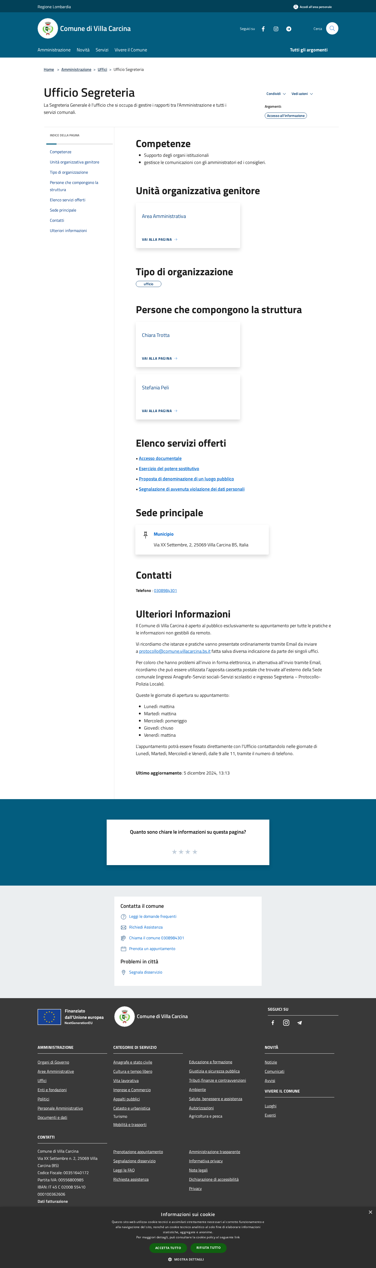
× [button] (370, 1212)
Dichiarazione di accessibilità (214, 1179)
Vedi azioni (300, 93)
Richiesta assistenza (131, 1179)
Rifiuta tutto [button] (208, 1247)
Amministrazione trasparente (214, 1152)
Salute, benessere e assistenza (215, 1099)
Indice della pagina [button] (64, 135)
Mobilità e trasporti (130, 1124)
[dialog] (188, 1237)
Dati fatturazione (53, 1201)
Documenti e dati (52, 1117)
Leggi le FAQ (124, 1170)
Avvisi (270, 1080)
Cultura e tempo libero (132, 1071)
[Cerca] (332, 28)
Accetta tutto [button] (168, 1248)
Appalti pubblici (126, 1099)
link (237, 1237)
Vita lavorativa (126, 1080)
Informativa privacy (206, 1161)
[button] (188, 1259)
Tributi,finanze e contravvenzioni (217, 1080)
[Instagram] (274, 28)
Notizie (271, 1062)
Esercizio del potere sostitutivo (169, 468)
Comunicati (274, 1071)
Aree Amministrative (56, 1071)
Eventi (270, 1115)
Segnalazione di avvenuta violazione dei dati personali (192, 489)
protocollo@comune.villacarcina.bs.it (175, 651)
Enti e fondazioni (52, 1090)
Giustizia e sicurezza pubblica (214, 1071)
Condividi (274, 93)
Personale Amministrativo (60, 1108)
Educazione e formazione (210, 1062)
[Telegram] (287, 28)
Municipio (164, 534)
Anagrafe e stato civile (132, 1062)
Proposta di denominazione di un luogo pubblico (186, 478)
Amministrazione (76, 69)
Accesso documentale (160, 458)
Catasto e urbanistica (131, 1108)
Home (49, 69)
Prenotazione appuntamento (138, 1152)
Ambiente (197, 1089)
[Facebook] (261, 28)
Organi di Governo (53, 1062)
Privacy (195, 1188)
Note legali (198, 1170)
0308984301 (165, 590)
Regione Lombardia (54, 7)
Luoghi (271, 1106)
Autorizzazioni (201, 1108)
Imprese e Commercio (132, 1090)
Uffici (102, 69)
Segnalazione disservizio (134, 1161)
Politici (43, 1099)
